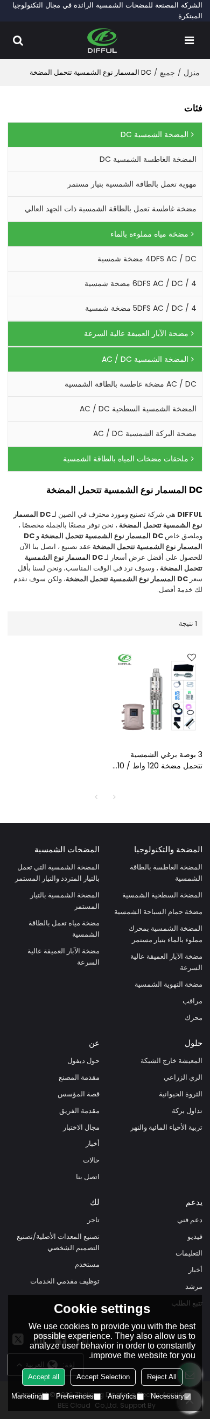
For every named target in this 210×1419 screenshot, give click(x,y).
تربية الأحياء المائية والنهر (166, 1127)
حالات (91, 1160)
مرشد (193, 1286)
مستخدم (87, 1264)
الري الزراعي (183, 1077)
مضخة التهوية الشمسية (168, 984)
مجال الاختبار (81, 1127)
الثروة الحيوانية (180, 1094)
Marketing (26, 1396)
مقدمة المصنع (79, 1077)
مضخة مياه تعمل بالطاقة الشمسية (64, 928)
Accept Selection (103, 1377)
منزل (192, 72)
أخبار (93, 1143)
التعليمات (189, 1253)
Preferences (75, 1396)
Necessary (167, 1396)
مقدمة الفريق (79, 1110)
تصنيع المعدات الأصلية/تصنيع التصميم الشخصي (58, 1242)
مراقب (192, 1001)
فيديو (194, 1236)
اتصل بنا (88, 1176)
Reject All (162, 1377)
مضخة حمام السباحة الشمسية (158, 911)
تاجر (93, 1219)
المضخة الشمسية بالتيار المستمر (65, 900)
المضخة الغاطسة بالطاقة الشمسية (166, 872)
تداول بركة (187, 1110)
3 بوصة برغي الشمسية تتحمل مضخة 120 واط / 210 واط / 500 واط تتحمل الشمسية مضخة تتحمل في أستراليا (157, 760)
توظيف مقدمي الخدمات (65, 1281)
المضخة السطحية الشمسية (162, 895)
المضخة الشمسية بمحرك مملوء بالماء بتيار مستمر (165, 934)
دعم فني (189, 1219)
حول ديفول (83, 1060)
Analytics (122, 1396)
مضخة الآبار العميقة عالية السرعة (166, 962)
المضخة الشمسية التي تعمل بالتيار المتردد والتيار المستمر (57, 872)
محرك (193, 1017)
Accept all (43, 1377)
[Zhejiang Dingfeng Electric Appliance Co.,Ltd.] (103, 40)
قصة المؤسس (79, 1094)
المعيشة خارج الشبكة (171, 1060)
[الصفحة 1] (96, 797)
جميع (167, 72)
